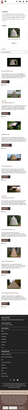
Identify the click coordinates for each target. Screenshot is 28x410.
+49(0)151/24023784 (6, 323)
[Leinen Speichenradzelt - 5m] (14, 94)
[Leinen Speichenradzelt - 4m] (14, 33)
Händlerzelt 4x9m (5, 134)
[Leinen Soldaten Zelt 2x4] (14, 62)
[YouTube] (17, 380)
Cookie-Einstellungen (6, 354)
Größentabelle (4, 333)
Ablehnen (5, 408)
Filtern (4, 49)
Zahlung (3, 365)
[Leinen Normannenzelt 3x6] (14, 189)
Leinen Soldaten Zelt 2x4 (7, 71)
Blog (2, 331)
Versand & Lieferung (6, 362)
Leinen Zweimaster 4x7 (6, 166)
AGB (2, 370)
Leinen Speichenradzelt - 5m (8, 102)
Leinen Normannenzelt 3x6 (7, 197)
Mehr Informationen (19, 403)
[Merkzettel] (20, 1)
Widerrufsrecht (4, 376)
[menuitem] (16, 1)
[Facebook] (10, 380)
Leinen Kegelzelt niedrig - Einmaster (9, 293)
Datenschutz (4, 368)
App (2, 347)
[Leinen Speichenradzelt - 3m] (14, 252)
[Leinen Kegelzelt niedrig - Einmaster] (14, 284)
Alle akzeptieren (13, 408)
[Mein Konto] (23, 1)
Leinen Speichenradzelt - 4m (14, 39)
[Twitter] (14, 380)
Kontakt (3, 344)
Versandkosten (5, 385)
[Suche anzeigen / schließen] (16, 1)
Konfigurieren (21, 408)
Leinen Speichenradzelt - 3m (8, 261)
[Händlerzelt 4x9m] (14, 125)
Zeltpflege (3, 339)
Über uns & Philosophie (6, 357)
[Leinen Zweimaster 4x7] (14, 157)
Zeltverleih (3, 342)
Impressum (4, 373)
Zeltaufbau (3, 336)
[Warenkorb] (26, 1)
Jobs (2, 359)
